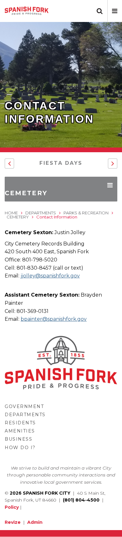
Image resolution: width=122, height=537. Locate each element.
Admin (35, 522)
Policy (12, 507)
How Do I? (20, 447)
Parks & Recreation (86, 212)
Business (18, 439)
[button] (114, 11)
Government (24, 406)
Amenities (20, 431)
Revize (13, 522)
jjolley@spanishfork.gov (50, 276)
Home (11, 212)
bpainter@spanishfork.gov (54, 319)
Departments (40, 212)
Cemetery (18, 216)
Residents (20, 423)
